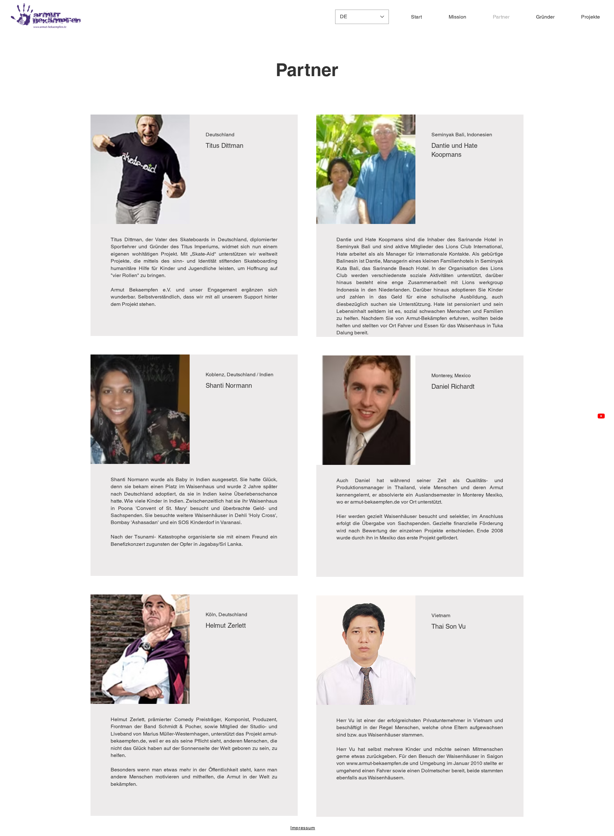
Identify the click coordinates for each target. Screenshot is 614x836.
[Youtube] (601, 416)
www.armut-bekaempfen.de (377, 763)
